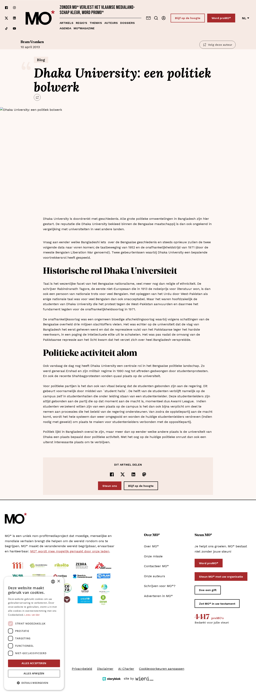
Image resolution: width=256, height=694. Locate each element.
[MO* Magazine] (40, 18)
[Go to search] (156, 18)
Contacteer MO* (156, 566)
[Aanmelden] (163, 18)
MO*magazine (84, 28)
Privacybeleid (82, 669)
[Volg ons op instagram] (14, 7)
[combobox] (53, 582)
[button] (34, 683)
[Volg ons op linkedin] (14, 18)
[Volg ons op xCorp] (6, 18)
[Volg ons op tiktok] (6, 28)
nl (244, 18)
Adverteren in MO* (158, 596)
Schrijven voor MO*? (159, 586)
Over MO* (151, 546)
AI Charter (126, 669)
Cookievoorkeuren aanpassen (161, 669)
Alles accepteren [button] (34, 663)
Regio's (81, 22)
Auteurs (111, 22)
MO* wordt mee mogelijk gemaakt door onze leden (69, 551)
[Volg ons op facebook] (6, 7)
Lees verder (32, 614)
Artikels (66, 22)
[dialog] (34, 633)
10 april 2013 (32, 44)
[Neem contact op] (148, 18)
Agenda (65, 28)
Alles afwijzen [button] (34, 673)
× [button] (58, 581)
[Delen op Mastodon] (144, 474)
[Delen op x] (122, 474)
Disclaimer (105, 669)
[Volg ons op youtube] (14, 28)
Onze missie (153, 556)
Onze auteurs (154, 576)
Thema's (96, 22)
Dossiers (127, 22)
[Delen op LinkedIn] (133, 474)
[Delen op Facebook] (112, 474)
